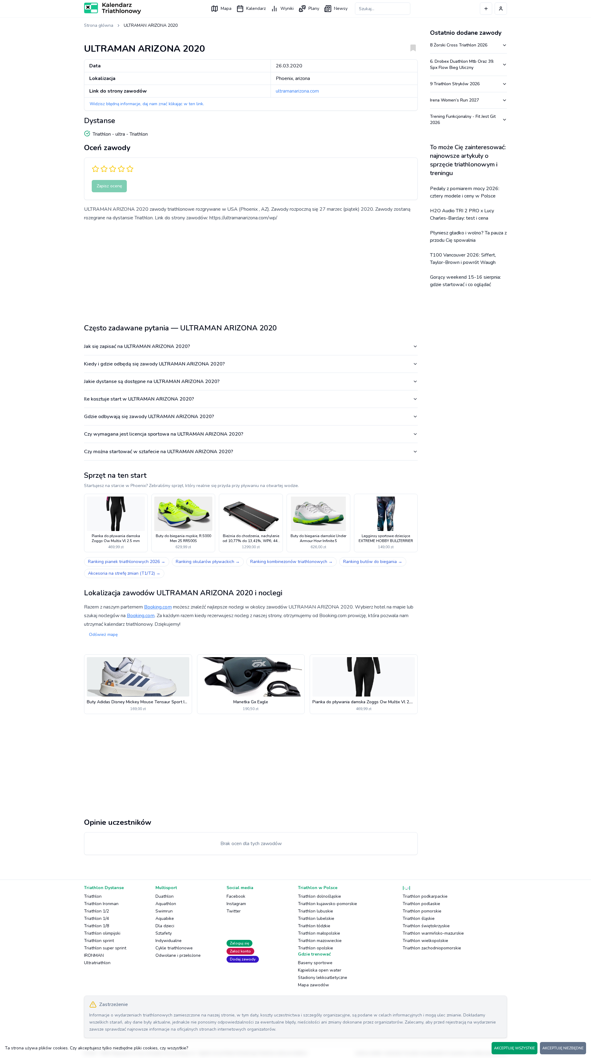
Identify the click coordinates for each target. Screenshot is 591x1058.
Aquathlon (165, 904)
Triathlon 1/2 (96, 911)
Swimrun (164, 911)
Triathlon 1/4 (96, 918)
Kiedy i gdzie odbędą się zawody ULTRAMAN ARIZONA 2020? (154, 364)
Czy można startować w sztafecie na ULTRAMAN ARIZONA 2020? (158, 451)
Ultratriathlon (97, 963)
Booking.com (158, 607)
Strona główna (98, 25)
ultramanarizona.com (297, 91)
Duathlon (164, 896)
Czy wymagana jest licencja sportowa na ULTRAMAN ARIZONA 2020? (163, 434)
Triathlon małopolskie (319, 933)
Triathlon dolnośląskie (319, 896)
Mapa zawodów (313, 985)
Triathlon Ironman (101, 904)
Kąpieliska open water (319, 970)
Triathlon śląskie (419, 918)
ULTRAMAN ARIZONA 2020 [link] (151, 25)
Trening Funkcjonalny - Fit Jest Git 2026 (463, 120)
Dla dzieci (164, 926)
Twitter (234, 911)
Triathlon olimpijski (102, 933)
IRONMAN (94, 955)
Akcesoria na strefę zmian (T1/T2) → (124, 573)
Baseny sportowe (315, 963)
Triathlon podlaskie (421, 904)
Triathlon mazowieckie (320, 941)
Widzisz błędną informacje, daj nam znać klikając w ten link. (147, 104)
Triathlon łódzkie (314, 926)
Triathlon (93, 896)
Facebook (236, 896)
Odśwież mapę (103, 634)
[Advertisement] (251, 270)
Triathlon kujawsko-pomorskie (327, 904)
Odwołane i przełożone (178, 955)
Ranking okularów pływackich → (208, 562)
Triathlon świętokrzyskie (426, 926)
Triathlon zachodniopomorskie (432, 948)
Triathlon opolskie (315, 948)
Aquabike (164, 918)
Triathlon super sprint (105, 948)
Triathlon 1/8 (96, 926)
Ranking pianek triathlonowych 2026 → (126, 562)
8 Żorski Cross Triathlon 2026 (458, 45)
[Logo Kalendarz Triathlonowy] (112, 8)
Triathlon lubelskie (316, 918)
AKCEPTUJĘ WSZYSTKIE (514, 1048)
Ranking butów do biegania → (372, 562)
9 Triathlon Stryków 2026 (455, 84)
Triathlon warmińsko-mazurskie (433, 933)
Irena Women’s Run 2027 (454, 100)
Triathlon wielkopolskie (425, 941)
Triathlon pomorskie (422, 911)
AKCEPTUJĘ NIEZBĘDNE (563, 1048)
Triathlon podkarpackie (425, 896)
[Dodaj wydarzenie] (486, 8)
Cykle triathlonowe (174, 948)
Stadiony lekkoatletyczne (322, 977)
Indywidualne (168, 941)
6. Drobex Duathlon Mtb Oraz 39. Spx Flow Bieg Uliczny (462, 64)
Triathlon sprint (99, 941)
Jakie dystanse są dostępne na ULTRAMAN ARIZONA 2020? (151, 381)
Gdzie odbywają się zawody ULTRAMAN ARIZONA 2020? (149, 416)
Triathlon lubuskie (315, 911)
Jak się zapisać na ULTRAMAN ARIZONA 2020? (137, 346)
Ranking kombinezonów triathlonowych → (291, 562)
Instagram (236, 904)
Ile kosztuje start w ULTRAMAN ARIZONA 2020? (139, 399)
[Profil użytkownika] (501, 8)
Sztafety (163, 933)
